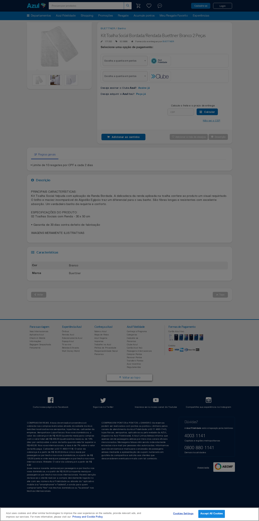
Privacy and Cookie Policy (87, 517)
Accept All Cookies (211, 514)
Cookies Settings (183, 514)
